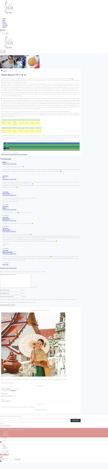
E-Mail (23, 293)
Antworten (5, 176)
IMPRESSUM (5, 433)
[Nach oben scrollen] (1, 439)
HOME (4, 18)
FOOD (4, 22)
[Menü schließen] (1, 442)
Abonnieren (75, 420)
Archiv (3, 399)
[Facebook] (1, 455)
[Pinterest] (3, 30)
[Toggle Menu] (0, 16)
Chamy (4, 162)
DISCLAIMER (5, 431)
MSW (22, 154)
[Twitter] (3, 455)
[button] (6, 143)
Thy (3, 177)
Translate (13, 390)
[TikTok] (8, 455)
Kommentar (34, 287)
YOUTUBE (5, 25)
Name (23, 290)
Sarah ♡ (4, 208)
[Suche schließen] (1, 457)
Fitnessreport (5, 154)
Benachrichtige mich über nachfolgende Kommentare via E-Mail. (19, 302)
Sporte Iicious (6, 193)
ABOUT (4, 27)
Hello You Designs (19, 429)
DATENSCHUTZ (6, 435)
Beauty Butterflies (7, 252)
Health (11, 154)
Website (23, 296)
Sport (25, 154)
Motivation (16, 154)
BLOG (3, 20)
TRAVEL (4, 24)
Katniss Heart (6, 219)
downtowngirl (6, 230)
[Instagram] (1, 30)
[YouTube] (4, 30)
